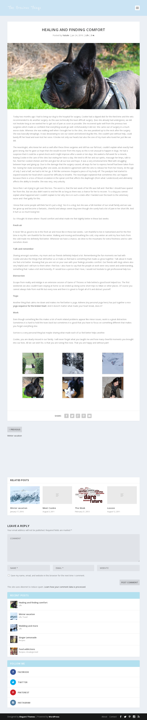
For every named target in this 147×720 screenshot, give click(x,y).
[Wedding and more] (13, 627)
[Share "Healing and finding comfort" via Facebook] (66, 416)
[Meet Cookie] (57, 495)
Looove (111, 508)
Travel (25, 617)
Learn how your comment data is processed (64, 586)
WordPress (54, 716)
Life (87, 35)
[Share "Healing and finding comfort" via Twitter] (72, 416)
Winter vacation (18, 508)
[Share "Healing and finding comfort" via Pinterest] (84, 416)
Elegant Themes (27, 716)
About (104, 716)
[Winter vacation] (25, 495)
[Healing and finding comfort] (13, 604)
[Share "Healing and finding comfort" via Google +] (78, 416)
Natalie (66, 35)
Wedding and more (28, 625)
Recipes (22, 640)
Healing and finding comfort (33, 602)
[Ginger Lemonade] (13, 639)
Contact (113, 716)
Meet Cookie (49, 508)
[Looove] (122, 495)
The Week (80, 508)
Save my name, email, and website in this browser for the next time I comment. (48, 575)
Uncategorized (32, 652)
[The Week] (89, 495)
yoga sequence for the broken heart (30, 306)
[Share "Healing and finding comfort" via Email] (89, 416)
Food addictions (27, 649)
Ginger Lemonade (27, 637)
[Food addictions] (13, 651)
